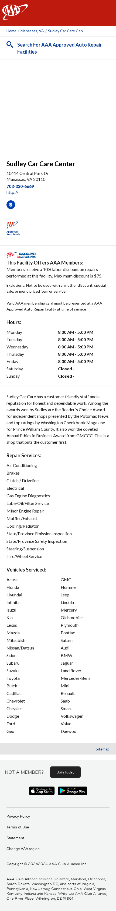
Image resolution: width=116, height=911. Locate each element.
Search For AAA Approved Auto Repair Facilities (59, 48)
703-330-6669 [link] (20, 186)
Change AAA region (23, 849)
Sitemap (103, 749)
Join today (65, 772)
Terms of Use (17, 827)
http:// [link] (12, 192)
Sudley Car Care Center (68, 30)
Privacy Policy (18, 816)
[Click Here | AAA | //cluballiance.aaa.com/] (15, 16)
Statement (15, 838)
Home (11, 30)
